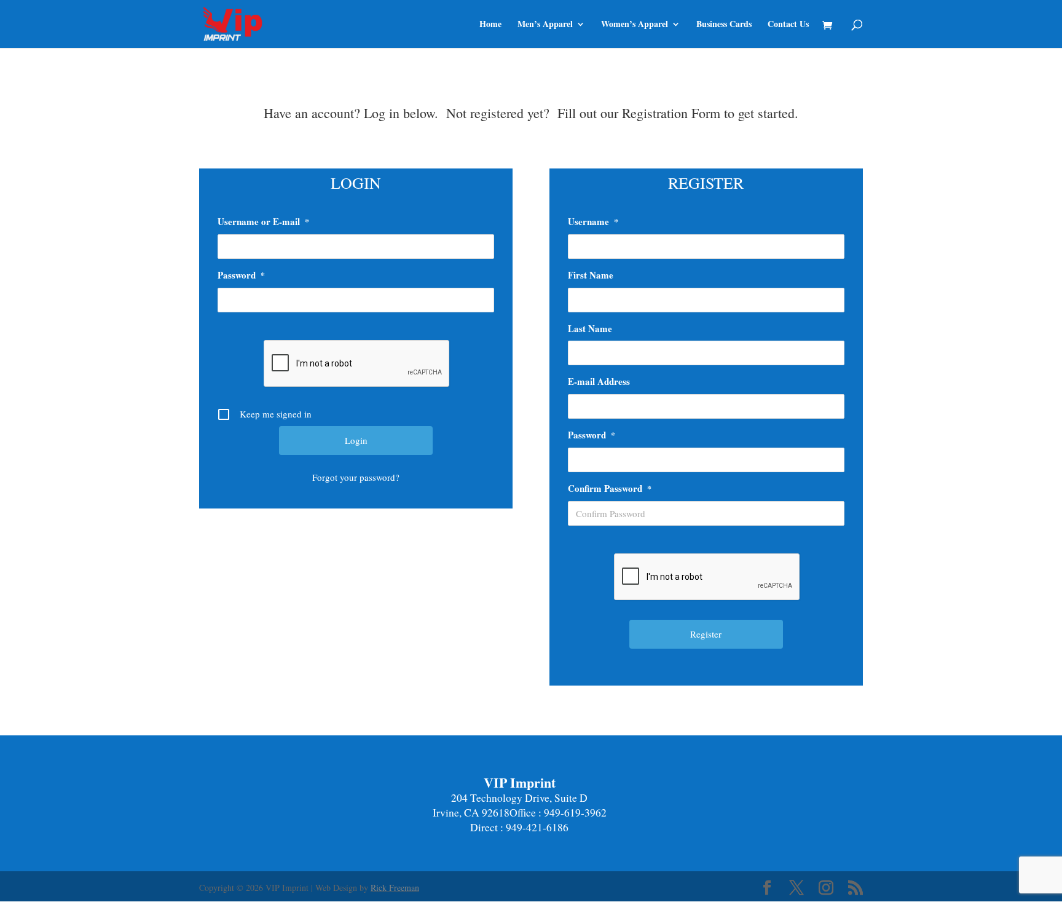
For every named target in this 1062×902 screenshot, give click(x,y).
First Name (590, 275)
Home (490, 25)
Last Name (590, 328)
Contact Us (788, 25)
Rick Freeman (395, 887)
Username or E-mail (263, 221)
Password (241, 275)
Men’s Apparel (545, 25)
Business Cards (724, 25)
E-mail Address (599, 381)
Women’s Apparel (634, 25)
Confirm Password (609, 488)
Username (593, 221)
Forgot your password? (355, 477)
